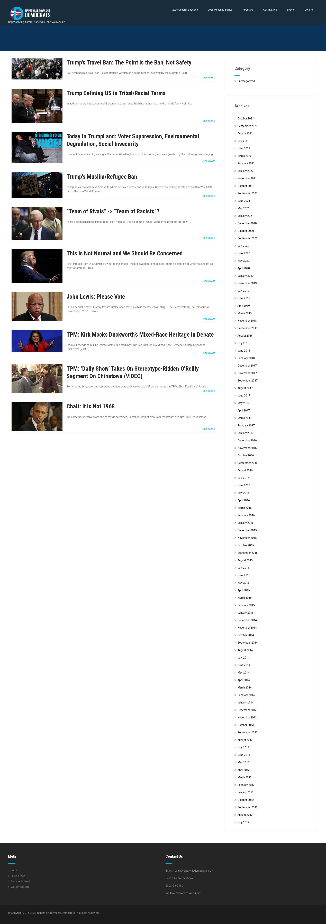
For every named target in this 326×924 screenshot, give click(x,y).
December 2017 (247, 365)
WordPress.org (20, 886)
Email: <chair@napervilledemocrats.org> (189, 870)
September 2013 (248, 732)
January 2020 (245, 275)
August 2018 (245, 335)
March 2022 (245, 156)
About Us (248, 9)
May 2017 (243, 403)
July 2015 (243, 567)
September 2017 (248, 380)
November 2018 (247, 320)
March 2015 (245, 597)
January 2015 (245, 612)
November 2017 (247, 373)
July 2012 (243, 822)
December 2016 (247, 440)
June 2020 (244, 253)
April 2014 (244, 680)
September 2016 (248, 463)
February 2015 (246, 605)
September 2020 (248, 238)
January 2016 (245, 522)
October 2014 (246, 635)
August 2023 (245, 133)
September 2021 (248, 193)
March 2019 (245, 313)
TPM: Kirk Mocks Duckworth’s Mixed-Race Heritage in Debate (140, 334)
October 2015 (246, 545)
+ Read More (208, 77)
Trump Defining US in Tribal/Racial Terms (116, 93)
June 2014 (244, 665)
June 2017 (244, 395)
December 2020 (247, 223)
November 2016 (247, 448)
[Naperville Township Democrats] (45, 3)
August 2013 (245, 740)
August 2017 (245, 388)
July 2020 (243, 245)
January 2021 (245, 215)
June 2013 (244, 755)
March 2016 (245, 507)
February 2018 (246, 358)
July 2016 (243, 478)
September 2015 (248, 552)
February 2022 (246, 163)
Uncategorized (246, 81)
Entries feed (18, 876)
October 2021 (246, 186)
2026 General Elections (185, 9)
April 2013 (244, 770)
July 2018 (243, 343)
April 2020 (244, 268)
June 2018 (244, 350)
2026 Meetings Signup (220, 9)
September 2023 (248, 126)
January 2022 (245, 171)
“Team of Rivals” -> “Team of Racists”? (113, 211)
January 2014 (245, 702)
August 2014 (245, 650)
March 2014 (245, 687)
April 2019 (244, 305)
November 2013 (247, 717)
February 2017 (246, 425)
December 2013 (247, 710)
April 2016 (244, 500)
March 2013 (245, 777)
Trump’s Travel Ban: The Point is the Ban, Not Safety (129, 62)
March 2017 (245, 418)
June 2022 (244, 148)
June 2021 (244, 200)
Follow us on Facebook (179, 878)
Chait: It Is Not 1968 (91, 406)
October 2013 (246, 725)
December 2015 (247, 530)
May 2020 (243, 260)
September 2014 (248, 642)
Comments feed (20, 881)
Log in (14, 870)
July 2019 (243, 290)
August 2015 (245, 560)
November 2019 (247, 283)
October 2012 (246, 799)
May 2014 (243, 672)
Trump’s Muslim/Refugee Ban (102, 176)
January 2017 (245, 433)
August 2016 (245, 470)
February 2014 (246, 695)
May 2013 (243, 762)
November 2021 (247, 178)
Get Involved (270, 9)
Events (291, 9)
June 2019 (244, 298)
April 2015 (244, 590)
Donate (309, 9)
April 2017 (244, 410)
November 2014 (247, 627)
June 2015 (244, 575)
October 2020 (246, 230)
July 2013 (243, 747)
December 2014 (247, 620)
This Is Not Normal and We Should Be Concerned (125, 253)
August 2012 (245, 814)
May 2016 (243, 493)
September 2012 (248, 807)
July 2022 (243, 141)
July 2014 (243, 657)
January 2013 (245, 792)
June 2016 (244, 485)
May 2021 (243, 208)
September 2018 (248, 328)
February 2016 (246, 515)
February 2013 (246, 785)
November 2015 (247, 537)
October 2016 (246, 455)
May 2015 (243, 582)
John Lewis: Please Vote (96, 296)
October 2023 (246, 118)
